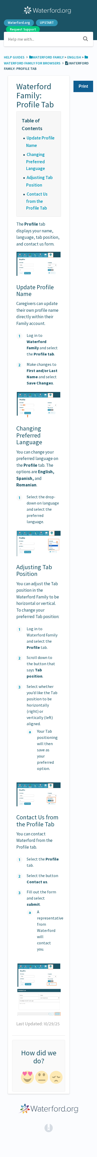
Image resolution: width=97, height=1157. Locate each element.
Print (83, 86)
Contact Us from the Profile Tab (37, 201)
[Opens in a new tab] (48, 1127)
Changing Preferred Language (35, 161)
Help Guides (14, 57)
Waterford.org (19, 22)
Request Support (23, 29)
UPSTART (47, 22)
